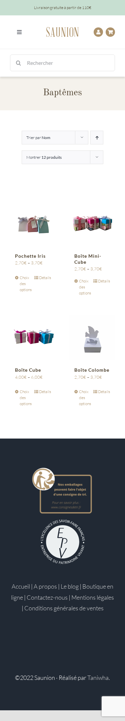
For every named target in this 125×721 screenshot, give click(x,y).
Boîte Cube (28, 370)
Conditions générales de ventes (64, 608)
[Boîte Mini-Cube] (92, 224)
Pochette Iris (30, 256)
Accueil (21, 586)
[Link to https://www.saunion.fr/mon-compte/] (98, 32)
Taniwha (98, 677)
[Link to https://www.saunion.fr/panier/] (110, 32)
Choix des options (26, 283)
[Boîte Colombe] (92, 338)
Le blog (70, 586)
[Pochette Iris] (33, 224)
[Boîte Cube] (33, 338)
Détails (45, 277)
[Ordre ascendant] (96, 137)
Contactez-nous (47, 597)
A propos (45, 586)
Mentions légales (92, 597)
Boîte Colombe (91, 370)
